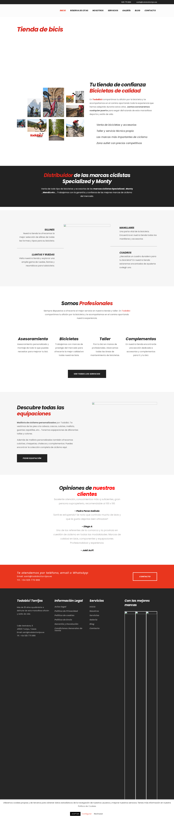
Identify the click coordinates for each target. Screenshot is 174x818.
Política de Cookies (87, 806)
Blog (92, 624)
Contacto (145, 576)
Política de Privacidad (66, 611)
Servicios (94, 615)
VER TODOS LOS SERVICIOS (87, 374)
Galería (93, 620)
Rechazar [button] (98, 813)
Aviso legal (60, 607)
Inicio (92, 607)
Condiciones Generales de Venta (68, 629)
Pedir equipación (32, 458)
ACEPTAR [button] (75, 814)
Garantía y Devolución (66, 624)
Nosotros (94, 611)
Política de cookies (64, 615)
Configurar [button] (87, 813)
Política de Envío (63, 620)
